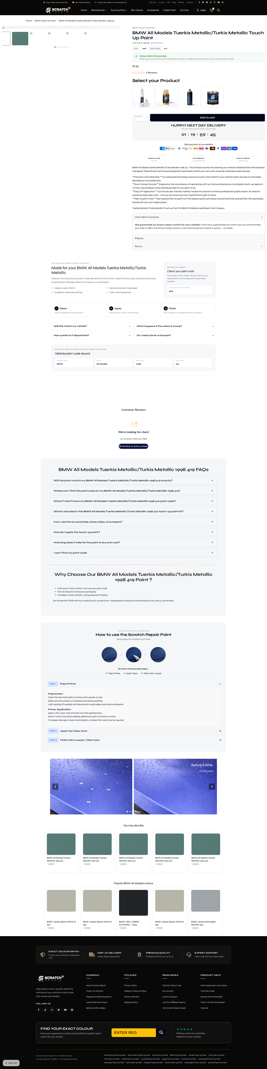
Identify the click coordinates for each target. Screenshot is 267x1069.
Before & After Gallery (96, 1008)
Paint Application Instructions (214, 985)
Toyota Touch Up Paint (173, 1062)
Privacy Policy (130, 985)
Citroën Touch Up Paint (198, 1055)
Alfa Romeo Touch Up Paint (115, 1055)
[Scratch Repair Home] (50, 980)
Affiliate (181, 2)
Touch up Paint (118, 10)
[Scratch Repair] (58, 10)
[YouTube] (65, 1009)
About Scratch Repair (96, 985)
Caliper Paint (169, 10)
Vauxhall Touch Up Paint (217, 1062)
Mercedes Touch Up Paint (114, 1062)
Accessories (153, 10)
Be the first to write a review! (133, 446)
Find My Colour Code (171, 985)
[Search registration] (161, 1032)
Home (84, 10)
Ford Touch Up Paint (216, 1055)
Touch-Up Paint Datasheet (213, 1002)
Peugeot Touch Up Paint (153, 1062)
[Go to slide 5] (137, 811)
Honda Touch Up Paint (130, 1059)
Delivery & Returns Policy (135, 991)
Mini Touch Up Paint (134, 1062)
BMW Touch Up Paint (45, 20)
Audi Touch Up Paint (160, 1055)
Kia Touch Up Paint (188, 1059)
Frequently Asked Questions (98, 996)
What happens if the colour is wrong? (159, 326)
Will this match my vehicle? (70, 326)
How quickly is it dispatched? (71, 335)
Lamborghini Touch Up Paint (209, 1059)
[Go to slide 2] (129, 811)
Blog (174, 2)
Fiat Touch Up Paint (112, 1059)
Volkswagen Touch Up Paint (195, 1062)
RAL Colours (137, 10)
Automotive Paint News (96, 1002)
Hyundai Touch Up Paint (150, 1059)
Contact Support (169, 996)
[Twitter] (58, 1009)
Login (203, 10)
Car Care (184, 10)
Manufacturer (98, 10)
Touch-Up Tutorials (94, 991)
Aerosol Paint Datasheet (211, 996)
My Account (167, 991)
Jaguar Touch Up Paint (171, 1059)
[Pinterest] (72, 1009)
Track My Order (208, 991)
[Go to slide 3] (132, 811)
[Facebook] (38, 1009)
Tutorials (189, 2)
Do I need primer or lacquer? (154, 335)
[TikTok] (45, 1009)
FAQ (168, 2)
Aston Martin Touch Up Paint (139, 1055)
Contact (162, 2)
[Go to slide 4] (134, 811)
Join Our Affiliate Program (174, 1002)
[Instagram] (52, 1009)
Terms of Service (131, 996)
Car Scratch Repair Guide (174, 1008)
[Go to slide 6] (139, 811)
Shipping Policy (131, 1002)
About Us (152, 2)
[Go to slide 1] (127, 811)
